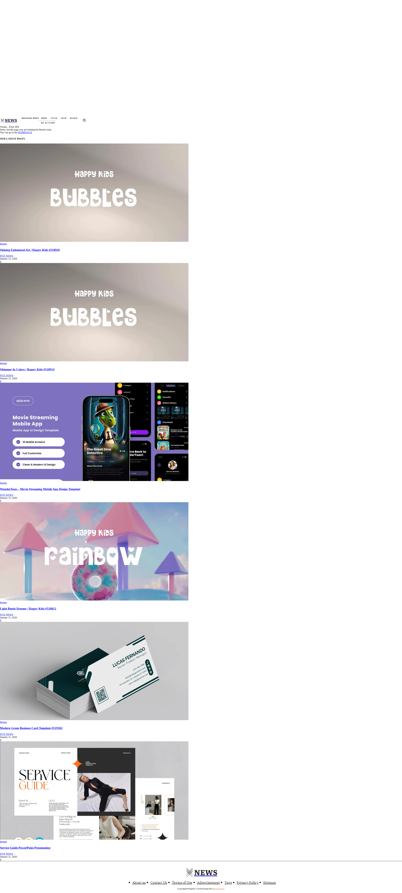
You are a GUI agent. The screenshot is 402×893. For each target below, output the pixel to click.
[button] (84, 120)
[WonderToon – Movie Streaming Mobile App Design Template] (94, 480)
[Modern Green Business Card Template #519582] (94, 719)
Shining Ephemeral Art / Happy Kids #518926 (30, 250)
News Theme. (218, 888)
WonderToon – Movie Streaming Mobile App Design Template (40, 489)
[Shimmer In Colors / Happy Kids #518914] (94, 360)
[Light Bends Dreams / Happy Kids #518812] (94, 599)
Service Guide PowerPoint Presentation (25, 847)
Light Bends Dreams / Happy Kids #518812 (28, 608)
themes (3, 243)
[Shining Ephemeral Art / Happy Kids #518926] (94, 241)
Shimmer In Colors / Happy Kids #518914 (27, 369)
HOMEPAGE (25, 132)
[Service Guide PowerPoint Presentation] (94, 838)
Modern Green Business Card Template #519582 (31, 728)
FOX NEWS (6, 256)
